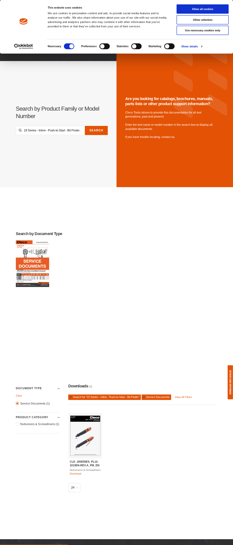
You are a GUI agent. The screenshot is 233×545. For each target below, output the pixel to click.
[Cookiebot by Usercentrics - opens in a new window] (24, 46)
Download (75, 473)
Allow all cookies (202, 9)
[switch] (104, 46)
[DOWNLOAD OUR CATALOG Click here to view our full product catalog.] (230, 382)
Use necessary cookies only (202, 30)
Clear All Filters (183, 397)
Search (96, 130)
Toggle (55, 388)
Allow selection (202, 19)
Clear (19, 395)
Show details (189, 46)
